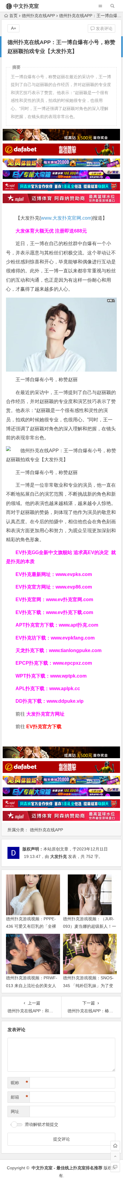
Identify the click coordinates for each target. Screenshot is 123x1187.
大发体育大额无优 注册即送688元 (51, 230)
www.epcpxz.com (72, 663)
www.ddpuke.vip (65, 701)
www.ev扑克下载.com (69, 612)
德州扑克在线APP (38, 15)
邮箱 (19, 1097)
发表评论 (104, 28)
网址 (15, 1111)
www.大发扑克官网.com (66, 218)
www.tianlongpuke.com (75, 650)
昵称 (19, 1082)
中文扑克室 (26, 6)
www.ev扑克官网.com (69, 599)
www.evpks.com (74, 574)
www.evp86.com (74, 586)
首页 (13, 15)
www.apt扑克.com (79, 625)
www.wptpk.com (68, 675)
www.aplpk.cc (64, 688)
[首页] (115, 1145)
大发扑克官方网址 (45, 714)
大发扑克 (58, 856)
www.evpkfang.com (73, 637)
